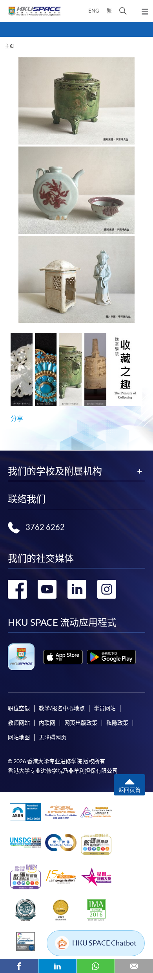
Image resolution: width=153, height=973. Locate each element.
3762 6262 (45, 527)
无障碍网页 (52, 737)
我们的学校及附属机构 (55, 471)
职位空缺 (19, 708)
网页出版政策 (80, 723)
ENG (93, 10)
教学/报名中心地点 (62, 708)
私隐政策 (117, 723)
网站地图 (19, 737)
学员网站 (105, 708)
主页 (9, 46)
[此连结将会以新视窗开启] (63, 657)
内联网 (47, 723)
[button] (123, 11)
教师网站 (19, 723)
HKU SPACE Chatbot (104, 943)
